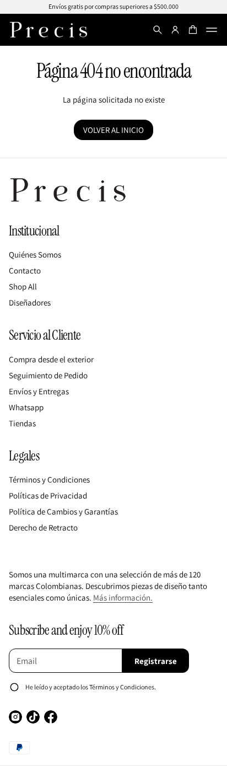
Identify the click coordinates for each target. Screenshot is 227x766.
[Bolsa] (193, 30)
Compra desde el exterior (51, 359)
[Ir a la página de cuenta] (175, 30)
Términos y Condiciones (49, 479)
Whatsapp (26, 407)
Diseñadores (30, 302)
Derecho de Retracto (43, 527)
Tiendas (22, 423)
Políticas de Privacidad (48, 495)
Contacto (25, 270)
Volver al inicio (113, 130)
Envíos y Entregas (39, 391)
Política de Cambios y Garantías (63, 511)
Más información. (123, 597)
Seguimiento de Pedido (48, 375)
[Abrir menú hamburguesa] (211, 29)
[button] (157, 30)
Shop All (23, 286)
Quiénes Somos (35, 254)
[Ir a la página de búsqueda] (157, 30)
